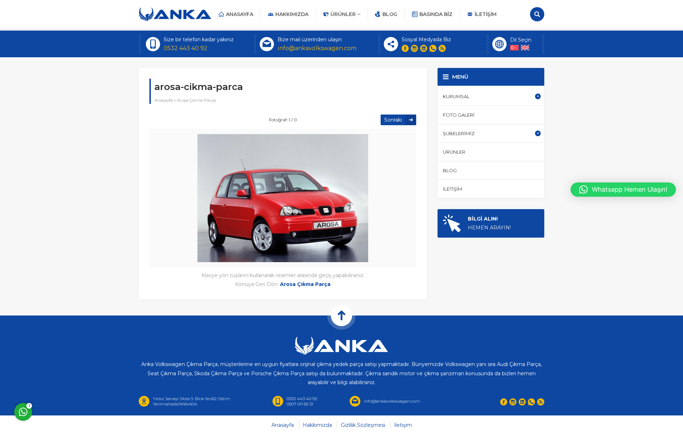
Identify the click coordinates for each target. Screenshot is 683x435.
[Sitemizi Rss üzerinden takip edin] (442, 48)
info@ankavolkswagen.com (316, 48)
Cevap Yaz (67, 381)
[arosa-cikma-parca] (282, 257)
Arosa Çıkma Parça (196, 100)
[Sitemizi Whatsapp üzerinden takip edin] (432, 48)
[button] (623, 189)
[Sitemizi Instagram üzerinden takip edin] (414, 48)
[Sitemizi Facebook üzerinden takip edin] (405, 48)
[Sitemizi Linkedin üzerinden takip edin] (423, 48)
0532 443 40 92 (185, 48)
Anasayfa (163, 100)
